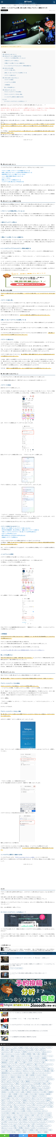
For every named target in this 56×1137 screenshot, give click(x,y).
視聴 (3, 1049)
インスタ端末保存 (38, 1119)
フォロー (32, 1070)
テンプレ (15, 1064)
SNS (30, 1119)
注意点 (3, 1108)
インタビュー (50, 1121)
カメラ (15, 1123)
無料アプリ (13, 1049)
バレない (18, 1066)
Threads (45, 1075)
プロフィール (33, 1113)
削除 (3, 1119)
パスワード (21, 1064)
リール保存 (35, 1108)
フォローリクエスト (33, 1121)
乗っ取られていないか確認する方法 (11, 56)
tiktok (17, 1091)
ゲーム (41, 1108)
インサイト (42, 1047)
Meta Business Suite (15, 1089)
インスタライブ (5, 1051)
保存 (50, 1130)
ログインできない (48, 1104)
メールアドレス (21, 1104)
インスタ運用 (22, 1110)
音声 (12, 1051)
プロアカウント (5, 1085)
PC (42, 1115)
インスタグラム (4, 10)
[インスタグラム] (5, 958)
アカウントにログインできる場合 (12, 91)
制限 (26, 1117)
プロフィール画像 (23, 1094)
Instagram (4, 1079)
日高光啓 (29, 1091)
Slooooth (27, 1127)
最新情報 (48, 1094)
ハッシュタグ (36, 1056)
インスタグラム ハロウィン (40, 1110)
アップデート (43, 1096)
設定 (10, 1094)
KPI (20, 1123)
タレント (21, 1079)
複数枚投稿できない (6, 1072)
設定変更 (32, 1075)
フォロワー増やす (18, 968)
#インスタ (43, 1121)
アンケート (4, 1094)
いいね (38, 1085)
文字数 (23, 1053)
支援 (37, 1130)
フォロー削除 (5, 1060)
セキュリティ (27, 1072)
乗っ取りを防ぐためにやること (10, 77)
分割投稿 (25, 1100)
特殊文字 (13, 1077)
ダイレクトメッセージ (7, 1115)
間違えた (40, 1132)
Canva (24, 1066)
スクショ (49, 1077)
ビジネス (4, 1096)
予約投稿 (25, 1051)
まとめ (4, 99)
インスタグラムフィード (32, 1106)
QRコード (18, 1070)
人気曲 (3, 1132)
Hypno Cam (40, 1113)
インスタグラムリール (42, 1127)
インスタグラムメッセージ (7, 1130)
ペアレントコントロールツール (17, 1075)
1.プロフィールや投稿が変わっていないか (15, 58)
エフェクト (37, 1051)
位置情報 (15, 1094)
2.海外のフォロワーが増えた (11, 60)
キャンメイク (24, 1113)
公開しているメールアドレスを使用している (15, 72)
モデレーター (5, 1075)
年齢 (15, 1119)
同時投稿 (29, 1053)
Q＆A (7, 1049)
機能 (11, 1068)
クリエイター (5, 1106)
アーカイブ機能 (44, 1060)
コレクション (27, 1123)
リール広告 (42, 1106)
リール (10, 1127)
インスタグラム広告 (17, 1072)
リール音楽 (4, 1121)
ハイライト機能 (29, 1058)
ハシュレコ (48, 1113)
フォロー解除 (9, 1119)
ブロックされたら (23, 1121)
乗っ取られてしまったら (9, 90)
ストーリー (8, 1047)
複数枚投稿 (4, 1062)
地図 (11, 1106)
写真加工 (41, 1089)
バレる (17, 1056)
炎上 (18, 1113)
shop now (9, 1104)
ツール (11, 968)
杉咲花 (21, 1047)
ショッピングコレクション (38, 1081)
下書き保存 (46, 1070)
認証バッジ (34, 1072)
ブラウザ (11, 1062)
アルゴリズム (36, 1091)
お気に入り (24, 1130)
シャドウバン (45, 1085)
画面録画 (50, 1091)
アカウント (9, 1108)
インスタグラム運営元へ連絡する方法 (13, 96)
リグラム (49, 1047)
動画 (3, 1047)
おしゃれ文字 (47, 1087)
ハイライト (39, 1070)
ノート (29, 1066)
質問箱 (12, 1056)
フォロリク (24, 1056)
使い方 (3, 1081)
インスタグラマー (18, 1068)
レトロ (10, 1123)
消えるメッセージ (46, 1051)
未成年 (44, 1083)
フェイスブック (43, 1130)
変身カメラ (25, 1102)
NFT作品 (16, 1108)
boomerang (41, 1094)
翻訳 (16, 1062)
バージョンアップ (13, 1121)
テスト (48, 1072)
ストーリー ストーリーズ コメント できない (34, 1077)
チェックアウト (21, 1125)
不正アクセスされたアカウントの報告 (24, 857)
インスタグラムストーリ (42, 1102)
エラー (15, 1115)
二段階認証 (7, 84)
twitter (43, 1068)
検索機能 (44, 1058)
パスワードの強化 (8, 79)
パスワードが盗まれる (10, 75)
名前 (3, 1053)
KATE (3, 1117)
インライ (41, 1064)
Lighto (33, 1123)
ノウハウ (12, 1060)
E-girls (26, 1047)
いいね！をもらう (12, 1079)
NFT (17, 1098)
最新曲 (45, 1119)
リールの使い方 (5, 1056)
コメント (17, 1085)
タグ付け (33, 1127)
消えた (33, 1098)
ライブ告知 (49, 1106)
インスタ (39, 1075)
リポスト (15, 1047)
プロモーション (43, 1066)
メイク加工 (18, 1102)
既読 (34, 1053)
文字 (38, 1115)
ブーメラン (39, 1104)
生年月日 (21, 1096)
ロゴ (18, 1087)
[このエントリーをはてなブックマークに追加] (42, 1135)
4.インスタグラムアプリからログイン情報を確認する (17, 65)
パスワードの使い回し (10, 70)
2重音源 (19, 1077)
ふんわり (32, 1102)
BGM (19, 1132)
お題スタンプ (29, 1064)
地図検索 (10, 1096)
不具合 (51, 1102)
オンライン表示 (30, 1049)
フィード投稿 (23, 1062)
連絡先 (17, 1083)
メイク (3, 1058)
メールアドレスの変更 (10, 82)
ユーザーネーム (49, 1064)
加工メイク (4, 1127)
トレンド (36, 1060)
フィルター (44, 1056)
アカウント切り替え (11, 1132)
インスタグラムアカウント (7, 1083)
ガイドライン (9, 1053)
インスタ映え (48, 1115)
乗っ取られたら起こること (9, 54)
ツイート (30, 1062)
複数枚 (24, 1132)
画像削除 (18, 1130)
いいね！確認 (12, 1087)
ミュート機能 (5, 1070)
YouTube (18, 1060)
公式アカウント (25, 1085)
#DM (30, 1056)
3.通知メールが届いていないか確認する (14, 63)
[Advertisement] (28, 151)
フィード (31, 1051)
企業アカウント (5, 1077)
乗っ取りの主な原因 (7, 68)
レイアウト (48, 1125)
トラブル (23, 1106)
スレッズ (39, 1098)
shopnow (4, 1102)
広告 (12, 1085)
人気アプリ (42, 1049)
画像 (29, 1125)
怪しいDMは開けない (9, 87)
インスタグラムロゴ (25, 1098)
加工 (15, 1104)
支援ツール (15, 1117)
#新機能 (45, 1132)
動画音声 (4, 1066)
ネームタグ (35, 1066)
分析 (22, 1081)
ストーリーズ (5, 1068)
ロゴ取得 (23, 1108)
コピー (15, 1110)
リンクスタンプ (38, 1117)
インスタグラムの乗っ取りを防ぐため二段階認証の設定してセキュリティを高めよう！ (23, 650)
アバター (9, 1100)
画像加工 (48, 1100)
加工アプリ (25, 1070)
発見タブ (16, 1106)
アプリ (46, 1089)
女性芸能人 (37, 1068)
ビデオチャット (19, 1058)
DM (36, 1049)
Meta (28, 1087)
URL (13, 1098)
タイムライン (21, 1049)
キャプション (42, 1079)
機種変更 (28, 1081)
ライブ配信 (43, 1091)
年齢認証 (31, 1130)
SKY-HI (31, 1068)
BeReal (28, 1108)
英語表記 (9, 1117)
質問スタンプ (11, 1066)
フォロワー (37, 1058)
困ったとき (4, 12)
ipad (31, 1047)
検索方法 (44, 1053)
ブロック (52, 1060)
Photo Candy (16, 1081)
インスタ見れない (47, 1098)
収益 (20, 1119)
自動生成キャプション (36, 1087)
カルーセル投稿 (33, 1089)
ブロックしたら (31, 1132)
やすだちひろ (50, 1079)
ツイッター (42, 1072)
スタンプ (25, 1060)
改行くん (9, 1081)
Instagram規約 (37, 1083)
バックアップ (37, 1062)
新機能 (13, 1113)
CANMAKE (10, 1102)
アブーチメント (16, 1100)
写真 (47, 1081)
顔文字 (3, 1100)
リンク (28, 1104)
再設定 (23, 1087)
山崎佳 (22, 1091)
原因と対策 (4, 1087)
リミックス (16, 1053)
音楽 (39, 1053)
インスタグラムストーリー (31, 1079)
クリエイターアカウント (26, 1083)
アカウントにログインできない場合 (13, 94)
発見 (15, 1096)
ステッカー (17, 1051)
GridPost (30, 1110)
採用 (49, 1083)
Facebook (27, 1115)
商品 (34, 1104)
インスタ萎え (11, 1091)
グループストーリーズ (34, 1100)
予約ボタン (34, 1096)
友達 (33, 1125)
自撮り (33, 1115)
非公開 (30, 1060)
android (21, 1115)
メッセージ (27, 1096)
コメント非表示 (39, 1125)
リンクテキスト (48, 1117)
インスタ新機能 (5, 1089)
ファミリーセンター (6, 1064)
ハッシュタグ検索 (6, 1098)
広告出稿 (4, 1091)
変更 (44, 1062)
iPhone (3, 1104)
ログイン (12, 1070)
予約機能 (21, 1127)
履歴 (27, 1075)
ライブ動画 (13, 1125)
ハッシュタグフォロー (7, 1110)
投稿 (26, 1068)
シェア (36, 1047)
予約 (21, 1117)
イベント (31, 1117)
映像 (15, 1127)
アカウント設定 (33, 1094)
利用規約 (25, 1119)
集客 (52, 1070)
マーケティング (10, 1058)
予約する (33, 1085)
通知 (36, 1064)
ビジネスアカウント (41, 1123)
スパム (50, 1056)
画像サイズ (50, 1068)
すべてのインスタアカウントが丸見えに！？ (15, 101)
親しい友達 (24, 1089)
